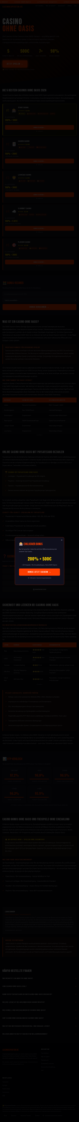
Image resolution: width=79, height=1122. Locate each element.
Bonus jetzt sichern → (39, 572)
